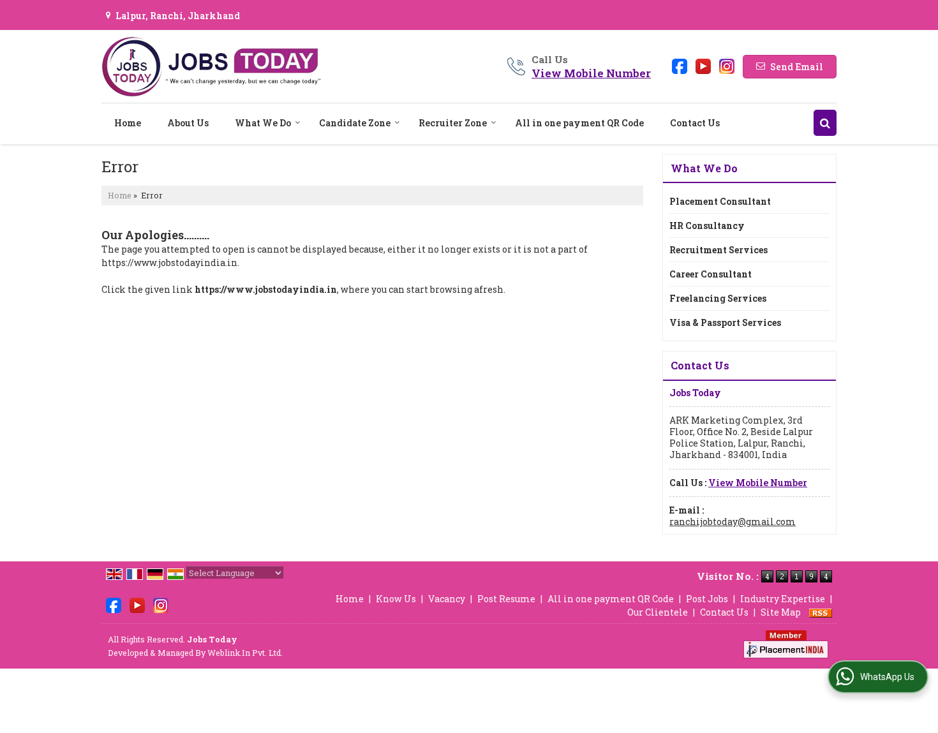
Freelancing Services (717, 298)
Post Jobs (707, 599)
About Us (188, 123)
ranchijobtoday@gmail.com (732, 521)
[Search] (825, 123)
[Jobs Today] (211, 66)
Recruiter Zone (453, 123)
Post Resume (506, 599)
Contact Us (695, 123)
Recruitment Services (718, 250)
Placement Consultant (720, 201)
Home (127, 123)
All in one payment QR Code (579, 123)
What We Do (263, 123)
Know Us (396, 599)
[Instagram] (726, 65)
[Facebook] (679, 65)
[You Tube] (703, 65)
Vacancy (446, 599)
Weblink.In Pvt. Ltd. (245, 653)
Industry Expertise (782, 599)
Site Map (781, 612)
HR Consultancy (707, 225)
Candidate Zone (355, 123)
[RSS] (820, 612)
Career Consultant (710, 274)
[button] (591, 73)
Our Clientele (657, 612)
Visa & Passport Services (725, 322)
